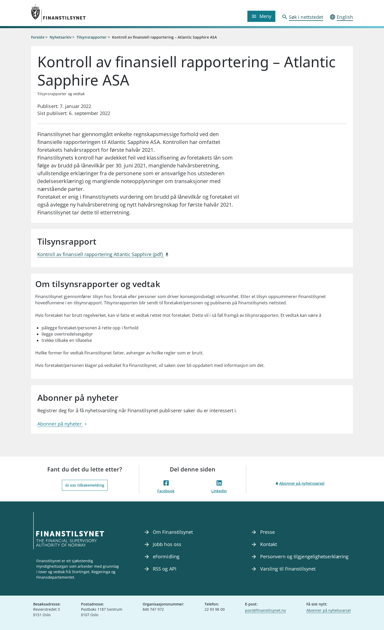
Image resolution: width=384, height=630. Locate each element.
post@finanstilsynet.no (265, 610)
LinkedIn (219, 490)
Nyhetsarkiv (60, 37)
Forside (37, 37)
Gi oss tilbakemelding (84, 485)
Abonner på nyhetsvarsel (301, 483)
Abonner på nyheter (60, 424)
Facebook (165, 490)
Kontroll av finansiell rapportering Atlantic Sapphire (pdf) (100, 254)
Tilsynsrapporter (92, 37)
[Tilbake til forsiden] (71, 13)
